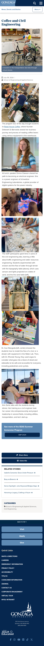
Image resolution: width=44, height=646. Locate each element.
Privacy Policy (8, 568)
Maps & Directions (9, 556)
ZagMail (5, 584)
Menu (37, 9)
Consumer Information (12, 580)
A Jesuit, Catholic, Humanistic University (14, 632)
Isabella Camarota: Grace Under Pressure (18, 473)
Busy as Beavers (10, 479)
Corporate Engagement (12, 592)
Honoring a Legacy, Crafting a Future (17, 492)
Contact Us (7, 588)
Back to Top (21, 522)
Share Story (23, 455)
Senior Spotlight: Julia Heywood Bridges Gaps (20, 486)
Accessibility (7, 572)
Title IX (4, 576)
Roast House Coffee (12, 126)
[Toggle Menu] (40, 3)
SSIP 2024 (22, 435)
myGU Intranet (8, 599)
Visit (22, 529)
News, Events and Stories (11, 9)
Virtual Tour (7, 595)
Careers (5, 560)
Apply (22, 535)
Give (22, 542)
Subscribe (23, 460)
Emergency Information (12, 564)
